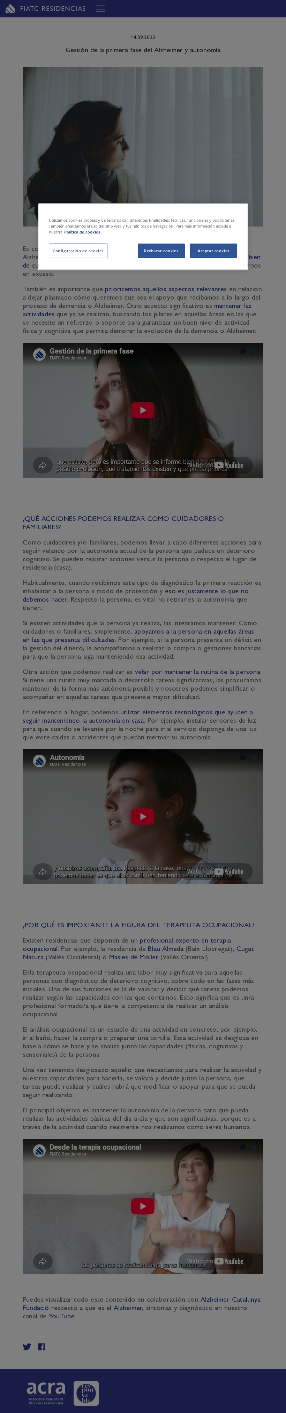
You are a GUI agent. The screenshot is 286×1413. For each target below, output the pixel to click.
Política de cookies (82, 232)
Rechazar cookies (161, 250)
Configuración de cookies (78, 250)
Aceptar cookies (213, 250)
